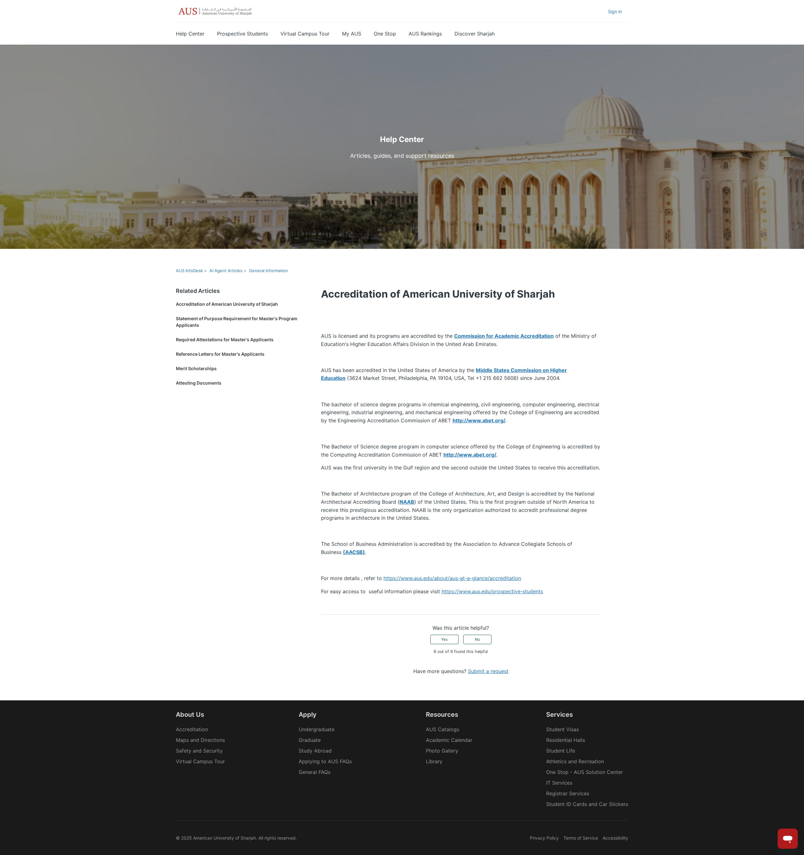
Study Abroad (315, 751)
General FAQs (314, 772)
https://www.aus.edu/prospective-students (492, 591)
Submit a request (488, 671)
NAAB (406, 502)
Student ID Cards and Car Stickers (587, 804)
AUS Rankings (425, 33)
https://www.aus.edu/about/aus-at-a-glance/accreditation (452, 578)
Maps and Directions (200, 740)
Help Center (190, 33)
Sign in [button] (615, 11)
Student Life (560, 751)
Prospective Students (242, 33)
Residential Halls (565, 740)
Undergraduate (316, 729)
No (477, 639)
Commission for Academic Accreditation (504, 336)
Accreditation (192, 729)
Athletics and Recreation (575, 761)
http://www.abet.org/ (479, 420)
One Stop (385, 33)
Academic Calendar (449, 740)
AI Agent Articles (225, 270)
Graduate (310, 740)
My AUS (351, 33)
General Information (268, 270)
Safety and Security (199, 751)
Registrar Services (567, 793)
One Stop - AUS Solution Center (584, 772)
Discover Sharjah (474, 33)
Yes (444, 639)
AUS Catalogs (442, 729)
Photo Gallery (442, 751)
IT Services (559, 783)
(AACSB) (354, 552)
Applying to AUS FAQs (325, 761)
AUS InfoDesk (189, 270)
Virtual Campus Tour (304, 33)
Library (434, 761)
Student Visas (562, 729)
